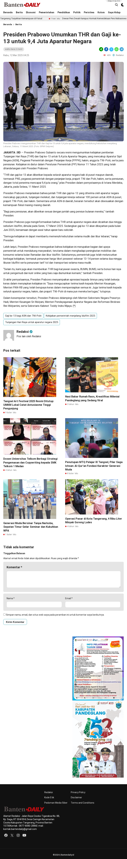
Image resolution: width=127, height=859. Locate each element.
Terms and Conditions (82, 802)
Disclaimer (76, 797)
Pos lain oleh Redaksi (29, 336)
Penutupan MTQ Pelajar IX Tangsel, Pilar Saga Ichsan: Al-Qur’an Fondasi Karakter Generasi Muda (94, 466)
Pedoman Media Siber (55, 802)
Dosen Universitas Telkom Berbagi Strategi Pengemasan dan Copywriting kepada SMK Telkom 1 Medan (30, 462)
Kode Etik (49, 797)
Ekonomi (31, 12)
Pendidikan (64, 12)
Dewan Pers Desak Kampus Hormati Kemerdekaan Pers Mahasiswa (70, 18)
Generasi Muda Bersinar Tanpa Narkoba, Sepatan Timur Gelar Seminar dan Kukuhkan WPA (30, 527)
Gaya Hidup (114, 12)
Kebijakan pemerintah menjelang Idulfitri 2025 (70, 315)
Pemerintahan (46, 12)
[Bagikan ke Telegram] (121, 49)
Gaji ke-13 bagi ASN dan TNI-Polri (23, 315)
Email (69, 598)
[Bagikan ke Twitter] (111, 49)
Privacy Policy (78, 792)
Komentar (14, 567)
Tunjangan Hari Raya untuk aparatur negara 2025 (31, 322)
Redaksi (48, 792)
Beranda (8, 12)
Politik (77, 12)
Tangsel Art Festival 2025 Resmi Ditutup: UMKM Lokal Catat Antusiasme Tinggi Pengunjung (28, 405)
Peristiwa (89, 12)
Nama (11, 598)
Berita (19, 12)
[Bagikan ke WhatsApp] (116, 49)
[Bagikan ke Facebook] (106, 49)
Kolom (101, 12)
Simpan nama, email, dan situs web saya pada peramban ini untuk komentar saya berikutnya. (55, 614)
